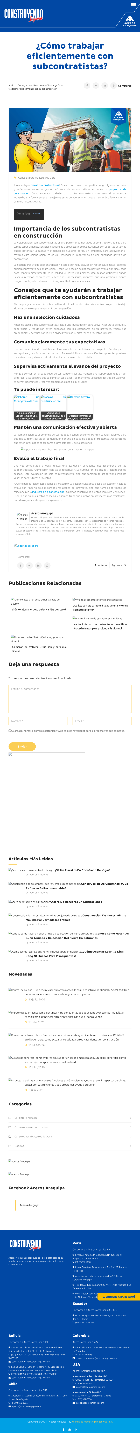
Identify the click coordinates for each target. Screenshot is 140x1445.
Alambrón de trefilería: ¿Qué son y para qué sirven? (39, 649)
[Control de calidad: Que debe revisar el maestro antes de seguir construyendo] (55, 990)
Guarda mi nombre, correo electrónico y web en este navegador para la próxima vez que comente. (68, 730)
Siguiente (116, 565)
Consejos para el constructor (31, 1127)
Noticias (19, 1146)
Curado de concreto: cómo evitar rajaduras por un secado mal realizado (75, 1060)
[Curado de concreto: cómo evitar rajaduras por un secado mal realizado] (51, 1058)
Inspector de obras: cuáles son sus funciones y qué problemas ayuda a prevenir (75, 1082)
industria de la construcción (48, 492)
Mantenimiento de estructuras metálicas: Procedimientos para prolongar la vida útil (100, 626)
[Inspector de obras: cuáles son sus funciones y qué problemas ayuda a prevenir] (56, 1080)
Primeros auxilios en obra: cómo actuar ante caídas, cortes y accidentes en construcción (74, 1037)
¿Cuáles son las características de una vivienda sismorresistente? (100, 607)
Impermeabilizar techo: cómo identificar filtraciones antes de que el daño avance (74, 1014)
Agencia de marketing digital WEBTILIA (92, 1421)
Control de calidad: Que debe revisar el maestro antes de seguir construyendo (77, 992)
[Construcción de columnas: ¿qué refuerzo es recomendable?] (45, 884)
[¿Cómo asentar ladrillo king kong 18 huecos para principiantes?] (46, 951)
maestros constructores (45, 185)
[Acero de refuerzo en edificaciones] (30, 902)
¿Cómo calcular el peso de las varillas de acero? (39, 609)
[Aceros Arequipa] (23, 516)
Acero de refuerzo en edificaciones (76, 901)
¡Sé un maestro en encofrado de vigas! (82, 870)
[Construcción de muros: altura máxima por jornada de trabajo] (45, 915)
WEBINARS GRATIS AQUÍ (119, 1296)
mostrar (36, 213)
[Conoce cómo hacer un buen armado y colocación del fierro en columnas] (52, 933)
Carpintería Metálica (26, 1117)
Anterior (103, 565)
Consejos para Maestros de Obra (36, 177)
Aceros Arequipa (42, 513)
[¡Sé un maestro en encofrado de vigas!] (32, 870)
